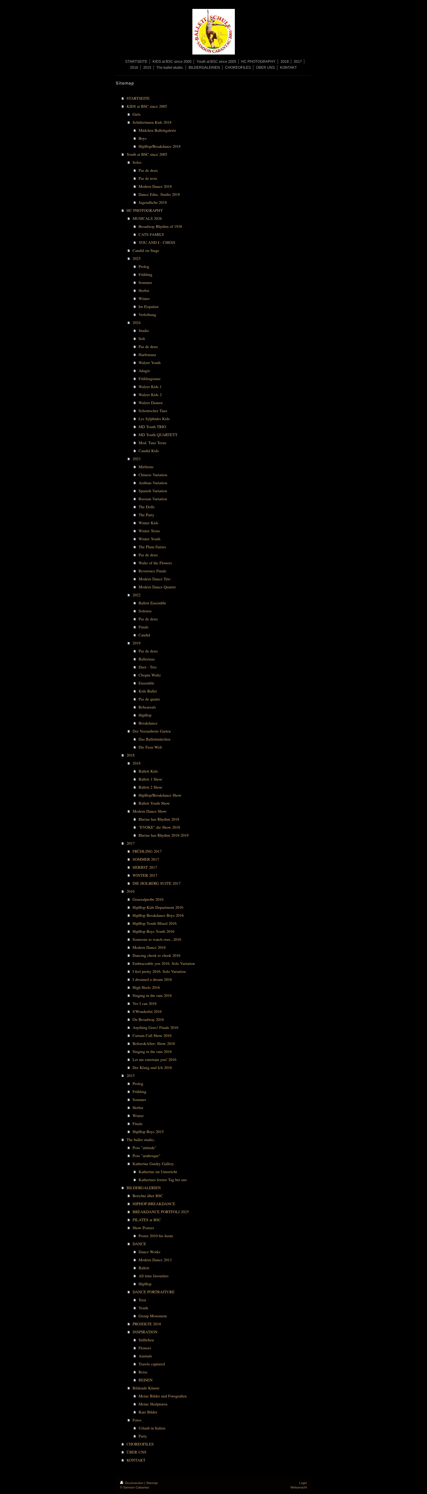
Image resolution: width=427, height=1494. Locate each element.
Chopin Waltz (150, 675)
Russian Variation (153, 498)
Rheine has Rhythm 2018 (159, 819)
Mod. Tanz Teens (152, 442)
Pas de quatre (149, 699)
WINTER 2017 (145, 875)
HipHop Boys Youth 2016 (153, 931)
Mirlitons (146, 466)
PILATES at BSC (147, 1219)
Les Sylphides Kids (154, 418)
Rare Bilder (148, 1412)
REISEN (146, 1380)
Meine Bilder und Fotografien (163, 1396)
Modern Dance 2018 (155, 186)
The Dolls (147, 506)
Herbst (144, 290)
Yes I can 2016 (145, 1003)
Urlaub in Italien (152, 1428)
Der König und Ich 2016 (152, 1067)
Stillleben (146, 1339)
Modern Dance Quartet (157, 586)
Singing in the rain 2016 (152, 995)
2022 (137, 594)
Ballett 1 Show (150, 779)
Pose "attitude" (144, 1147)
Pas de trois (148, 178)
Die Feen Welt (150, 747)
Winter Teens (149, 530)
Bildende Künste (146, 1388)
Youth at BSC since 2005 (147, 154)
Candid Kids (149, 450)
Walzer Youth (150, 362)
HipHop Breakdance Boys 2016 (158, 915)
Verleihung (147, 314)
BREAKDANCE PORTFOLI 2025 (161, 1211)
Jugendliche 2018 (153, 202)
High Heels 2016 (146, 987)
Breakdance (148, 723)
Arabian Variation (153, 482)
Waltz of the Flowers (155, 562)
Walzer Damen (151, 402)
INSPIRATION (145, 1331)
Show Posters (143, 1227)
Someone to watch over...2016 (157, 939)
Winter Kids (148, 522)
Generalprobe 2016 (148, 899)
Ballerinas (147, 659)
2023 (137, 458)
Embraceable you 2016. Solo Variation (164, 963)
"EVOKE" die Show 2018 (159, 827)
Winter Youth (149, 538)
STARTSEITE (138, 98)
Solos (137, 162)
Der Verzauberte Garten (152, 731)
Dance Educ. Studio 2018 (159, 194)
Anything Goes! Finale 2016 (155, 1027)
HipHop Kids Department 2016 (158, 907)
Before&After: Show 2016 (154, 1043)
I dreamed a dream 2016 (152, 979)
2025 (137, 258)
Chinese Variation (153, 474)
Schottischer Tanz (153, 410)
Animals (145, 1355)
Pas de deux (148, 170)
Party (143, 1436)
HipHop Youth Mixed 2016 (155, 923)
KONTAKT (136, 1460)
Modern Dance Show (150, 811)
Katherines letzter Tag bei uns (163, 1179)
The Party (146, 514)
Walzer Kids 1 (150, 386)
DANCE (139, 1243)
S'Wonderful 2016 (147, 1011)
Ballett (144, 1267)
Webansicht (298, 1487)
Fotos (137, 1420)
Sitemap (152, 1483)
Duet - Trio (148, 667)
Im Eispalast (149, 306)
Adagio (144, 370)
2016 (131, 891)
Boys (143, 138)
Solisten (145, 610)
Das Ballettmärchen (154, 739)
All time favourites (154, 1275)
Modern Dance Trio (154, 578)
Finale (144, 627)
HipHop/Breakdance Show (160, 795)
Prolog (144, 266)
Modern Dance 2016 (149, 947)
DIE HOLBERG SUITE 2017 (157, 883)
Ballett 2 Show (150, 787)
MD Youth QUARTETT (158, 434)
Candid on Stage (146, 250)
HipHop (145, 715)
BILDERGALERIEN (144, 1187)
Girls (137, 114)
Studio (144, 330)
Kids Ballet (148, 691)
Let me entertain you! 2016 (154, 1059)
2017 (131, 843)
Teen (142, 1299)
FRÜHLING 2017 (147, 851)
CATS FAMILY (151, 234)
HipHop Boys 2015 (148, 1131)
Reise (143, 1372)
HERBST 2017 (145, 867)
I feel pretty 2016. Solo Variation (159, 971)
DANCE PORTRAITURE (154, 1291)
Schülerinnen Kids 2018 (152, 122)
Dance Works (149, 1251)
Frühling (145, 274)
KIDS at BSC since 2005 (147, 106)
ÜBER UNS (136, 1452)
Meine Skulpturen (153, 1404)
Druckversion (134, 1483)
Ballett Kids (148, 771)
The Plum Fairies (152, 546)
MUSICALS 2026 (147, 218)
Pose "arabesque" (146, 1155)
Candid (144, 635)
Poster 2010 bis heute (156, 1235)
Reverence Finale (152, 570)
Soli (142, 338)
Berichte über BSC (148, 1195)
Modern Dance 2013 (155, 1259)
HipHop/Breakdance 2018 (160, 146)
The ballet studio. (141, 1139)
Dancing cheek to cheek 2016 (156, 955)
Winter (144, 298)
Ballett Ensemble (152, 602)
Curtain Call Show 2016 (152, 1035)
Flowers (145, 1347)
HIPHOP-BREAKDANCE (154, 1203)
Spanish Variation (153, 490)
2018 (131, 755)
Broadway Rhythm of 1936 (160, 226)
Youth (143, 1307)
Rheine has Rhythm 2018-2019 (164, 835)
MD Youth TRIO (152, 426)
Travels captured (152, 1363)
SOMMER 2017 (146, 859)
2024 (137, 322)
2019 (137, 643)
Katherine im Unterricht (158, 1171)
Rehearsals (147, 707)
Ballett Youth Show (154, 803)
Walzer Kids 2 (150, 394)
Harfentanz (147, 354)
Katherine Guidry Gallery (153, 1163)
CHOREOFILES (140, 1444)
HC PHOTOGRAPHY (145, 210)
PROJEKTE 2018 (147, 1323)
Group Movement (153, 1315)
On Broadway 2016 (148, 1019)
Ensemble (146, 683)
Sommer (145, 282)
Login (303, 1483)
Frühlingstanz (150, 378)
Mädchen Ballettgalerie (157, 130)
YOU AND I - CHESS (157, 242)
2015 (131, 1075)
